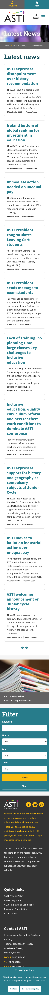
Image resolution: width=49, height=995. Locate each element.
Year (4, 748)
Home (6, 46)
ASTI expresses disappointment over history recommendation (22, 76)
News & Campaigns (20, 46)
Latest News (10, 913)
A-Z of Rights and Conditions (19, 904)
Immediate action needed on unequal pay (24, 186)
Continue (13, 989)
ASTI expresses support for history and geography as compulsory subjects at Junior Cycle (24, 480)
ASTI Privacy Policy (13, 895)
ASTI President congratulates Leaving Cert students (20, 237)
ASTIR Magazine (14, 696)
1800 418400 (18, 957)
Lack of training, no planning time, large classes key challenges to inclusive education (24, 350)
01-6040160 (15, 962)
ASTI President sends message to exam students (22, 287)
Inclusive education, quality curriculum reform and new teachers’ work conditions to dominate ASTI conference (24, 419)
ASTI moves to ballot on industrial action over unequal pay (24, 545)
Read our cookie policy (30, 989)
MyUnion (12, 5)
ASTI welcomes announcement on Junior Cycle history (23, 601)
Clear (24, 786)
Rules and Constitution (15, 909)
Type (4, 762)
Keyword (7, 721)
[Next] (26, 648)
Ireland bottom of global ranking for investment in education (23, 133)
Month (5, 735)
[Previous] (22, 648)
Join (36, 5)
